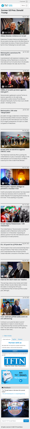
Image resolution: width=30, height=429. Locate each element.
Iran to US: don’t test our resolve (14, 279)
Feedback (7, 388)
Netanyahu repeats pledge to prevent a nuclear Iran (12, 188)
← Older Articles (7, 336)
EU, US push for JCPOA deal (11, 244)
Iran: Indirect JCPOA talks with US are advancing (14, 318)
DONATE (15, 351)
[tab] (6, 339)
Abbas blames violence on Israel (13, 36)
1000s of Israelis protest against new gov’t (13, 91)
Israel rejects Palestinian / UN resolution (13, 225)
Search (26, 421)
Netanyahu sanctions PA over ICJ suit (10, 54)
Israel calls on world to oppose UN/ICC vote (13, 150)
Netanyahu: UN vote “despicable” (9, 111)
